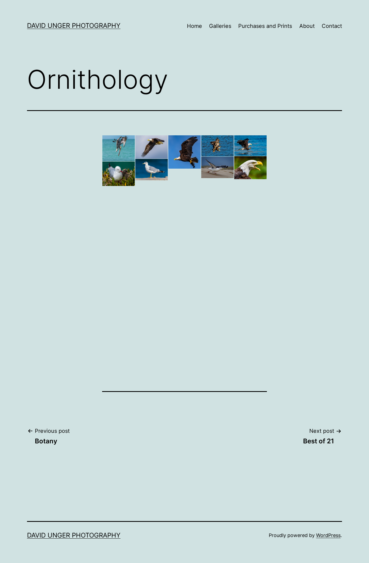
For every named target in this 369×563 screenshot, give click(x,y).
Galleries (220, 26)
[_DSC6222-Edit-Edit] (184, 182)
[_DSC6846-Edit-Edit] (217, 256)
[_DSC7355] (151, 218)
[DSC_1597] (217, 346)
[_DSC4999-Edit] (151, 194)
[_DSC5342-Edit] (118, 174)
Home (194, 26)
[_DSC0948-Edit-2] (217, 188)
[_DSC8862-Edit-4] (217, 288)
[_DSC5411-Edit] (118, 198)
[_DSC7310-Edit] (151, 264)
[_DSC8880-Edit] (217, 220)
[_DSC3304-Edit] (151, 337)
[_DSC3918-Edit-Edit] (217, 145)
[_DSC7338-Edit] (151, 169)
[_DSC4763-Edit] (250, 145)
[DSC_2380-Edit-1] (118, 252)
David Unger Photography (73, 26)
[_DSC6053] (118, 222)
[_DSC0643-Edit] (184, 262)
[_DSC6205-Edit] (250, 242)
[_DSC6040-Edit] (151, 285)
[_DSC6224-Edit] (217, 167)
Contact (332, 26)
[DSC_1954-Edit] (118, 148)
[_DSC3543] (184, 323)
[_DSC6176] (184, 211)
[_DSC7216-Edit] (250, 167)
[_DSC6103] (151, 241)
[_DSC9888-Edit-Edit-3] (250, 278)
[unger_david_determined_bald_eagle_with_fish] (151, 147)
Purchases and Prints (265, 26)
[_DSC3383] (217, 319)
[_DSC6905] (250, 213)
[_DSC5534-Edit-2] (118, 293)
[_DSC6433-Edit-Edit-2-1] (184, 152)
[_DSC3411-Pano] (250, 321)
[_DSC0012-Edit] (151, 309)
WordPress (328, 535)
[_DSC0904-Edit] (250, 190)
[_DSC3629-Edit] (184, 294)
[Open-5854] (184, 236)
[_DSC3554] (118, 333)
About (307, 26)
